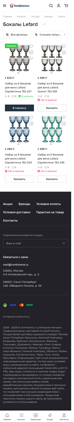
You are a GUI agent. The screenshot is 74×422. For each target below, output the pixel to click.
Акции (8, 204)
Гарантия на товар (50, 212)
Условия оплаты (48, 204)
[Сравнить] (31, 52)
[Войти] (59, 6)
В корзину (19, 107)
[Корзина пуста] (66, 6)
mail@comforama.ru (15, 264)
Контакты (10, 220)
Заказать (52, 107)
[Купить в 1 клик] (31, 58)
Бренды (24, 204)
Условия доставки (16, 212)
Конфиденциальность (16, 316)
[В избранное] (31, 46)
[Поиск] (51, 6)
